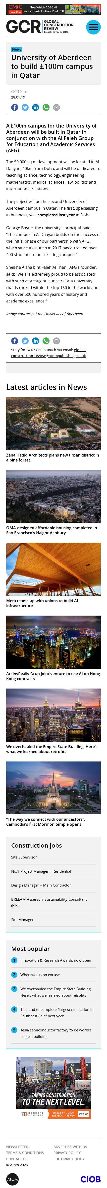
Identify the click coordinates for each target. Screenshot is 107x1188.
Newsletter (17, 1146)
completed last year (56, 215)
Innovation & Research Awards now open (55, 960)
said (10, 274)
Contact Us (17, 1158)
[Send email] (56, 107)
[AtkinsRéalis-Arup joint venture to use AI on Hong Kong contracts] (53, 642)
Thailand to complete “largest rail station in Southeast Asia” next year (57, 1012)
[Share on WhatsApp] (46, 107)
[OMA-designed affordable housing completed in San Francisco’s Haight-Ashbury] (53, 496)
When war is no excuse (40, 974)
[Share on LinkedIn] (35, 107)
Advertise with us (70, 1146)
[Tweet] (25, 107)
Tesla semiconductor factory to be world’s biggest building (56, 1033)
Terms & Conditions (25, 1153)
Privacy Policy (67, 1153)
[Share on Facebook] (14, 107)
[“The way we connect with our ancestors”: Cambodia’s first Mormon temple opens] (53, 788)
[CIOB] (77, 1179)
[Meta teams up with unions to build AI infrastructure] (53, 569)
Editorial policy (69, 1158)
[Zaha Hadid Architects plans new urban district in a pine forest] (53, 423)
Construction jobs (36, 845)
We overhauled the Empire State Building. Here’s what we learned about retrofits (56, 992)
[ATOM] (30, 1179)
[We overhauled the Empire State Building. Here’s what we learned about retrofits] (53, 715)
